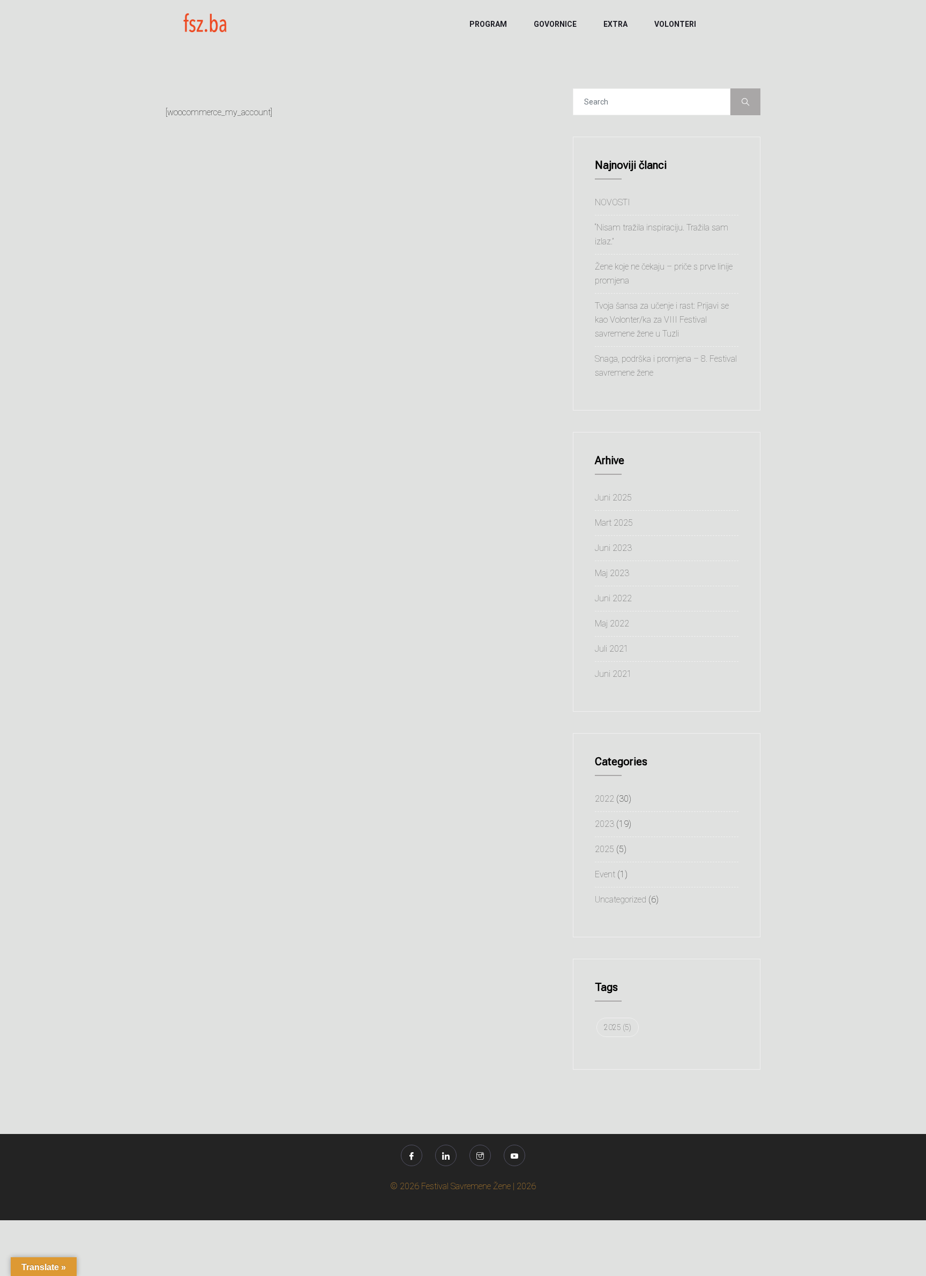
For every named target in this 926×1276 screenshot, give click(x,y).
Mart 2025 (614, 523)
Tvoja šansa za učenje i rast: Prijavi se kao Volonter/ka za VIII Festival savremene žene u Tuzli (662, 320)
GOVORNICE (555, 24)
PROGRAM (488, 24)
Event (605, 874)
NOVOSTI (612, 202)
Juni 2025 (613, 498)
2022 (604, 799)
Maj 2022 (612, 623)
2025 (604, 849)
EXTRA (615, 24)
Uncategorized (620, 899)
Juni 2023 (613, 548)
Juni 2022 (613, 598)
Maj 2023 (612, 573)
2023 (604, 824)
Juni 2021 (613, 674)
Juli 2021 (612, 649)
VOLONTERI (675, 24)
